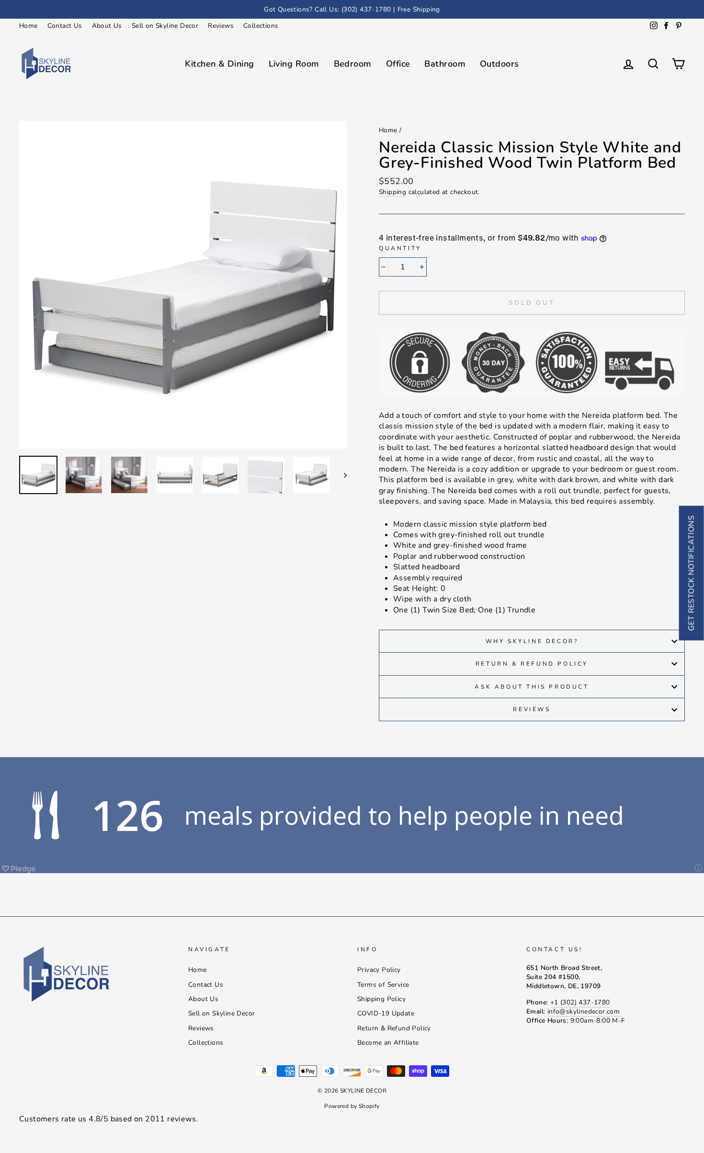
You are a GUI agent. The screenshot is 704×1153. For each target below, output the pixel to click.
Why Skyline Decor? (532, 641)
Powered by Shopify (351, 1106)
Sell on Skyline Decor (165, 25)
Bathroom (445, 63)
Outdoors (499, 63)
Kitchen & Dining (219, 63)
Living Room (294, 63)
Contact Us (64, 25)
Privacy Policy (379, 969)
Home (28, 25)
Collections (260, 25)
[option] (352, 9)
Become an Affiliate (388, 1042)
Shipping (392, 191)
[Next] (341, 475)
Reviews (221, 25)
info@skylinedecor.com (583, 1011)
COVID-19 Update (385, 1013)
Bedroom (353, 63)
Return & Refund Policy (532, 664)
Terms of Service (383, 984)
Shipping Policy (381, 998)
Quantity (400, 248)
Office (398, 63)
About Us (107, 25)
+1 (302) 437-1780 (580, 1002)
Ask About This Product (532, 687)
